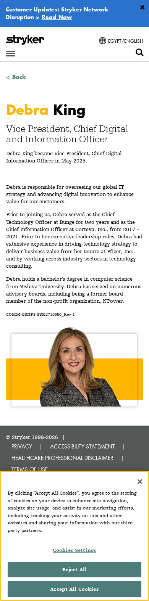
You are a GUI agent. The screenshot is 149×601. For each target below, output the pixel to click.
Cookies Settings (74, 550)
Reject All (74, 569)
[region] (74, 536)
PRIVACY (21, 446)
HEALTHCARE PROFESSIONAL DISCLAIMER (62, 457)
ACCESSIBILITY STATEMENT (82, 446)
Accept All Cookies (74, 589)
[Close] (139, 481)
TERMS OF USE (29, 469)
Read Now (57, 17)
